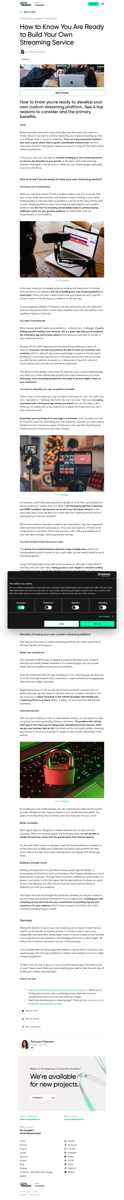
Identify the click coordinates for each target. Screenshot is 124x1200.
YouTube (71, 1149)
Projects (23, 1149)
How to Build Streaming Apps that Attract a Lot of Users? (57, 990)
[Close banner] (114, 575)
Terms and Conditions (34, 1194)
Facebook (72, 1145)
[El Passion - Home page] (26, 4)
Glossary (23, 1168)
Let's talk (93, 4)
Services (23, 1145)
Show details (104, 616)
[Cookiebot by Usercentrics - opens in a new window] (99, 575)
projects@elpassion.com (30, 1119)
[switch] (48, 607)
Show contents (62, 93)
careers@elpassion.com (74, 1119)
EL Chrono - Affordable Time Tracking (36, 1172)
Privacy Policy (23, 1194)
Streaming (25, 59)
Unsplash (65, 280)
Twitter (71, 1157)
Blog (22, 1165)
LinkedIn (71, 1141)
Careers (23, 1153)
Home (22, 1141)
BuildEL (23, 1176)
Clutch (70, 1165)
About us (23, 1157)
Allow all (97, 624)
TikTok (71, 1161)
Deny (61, 624)
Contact (23, 1161)
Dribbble (72, 1168)
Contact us (38, 1098)
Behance (71, 1172)
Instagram (72, 1153)
